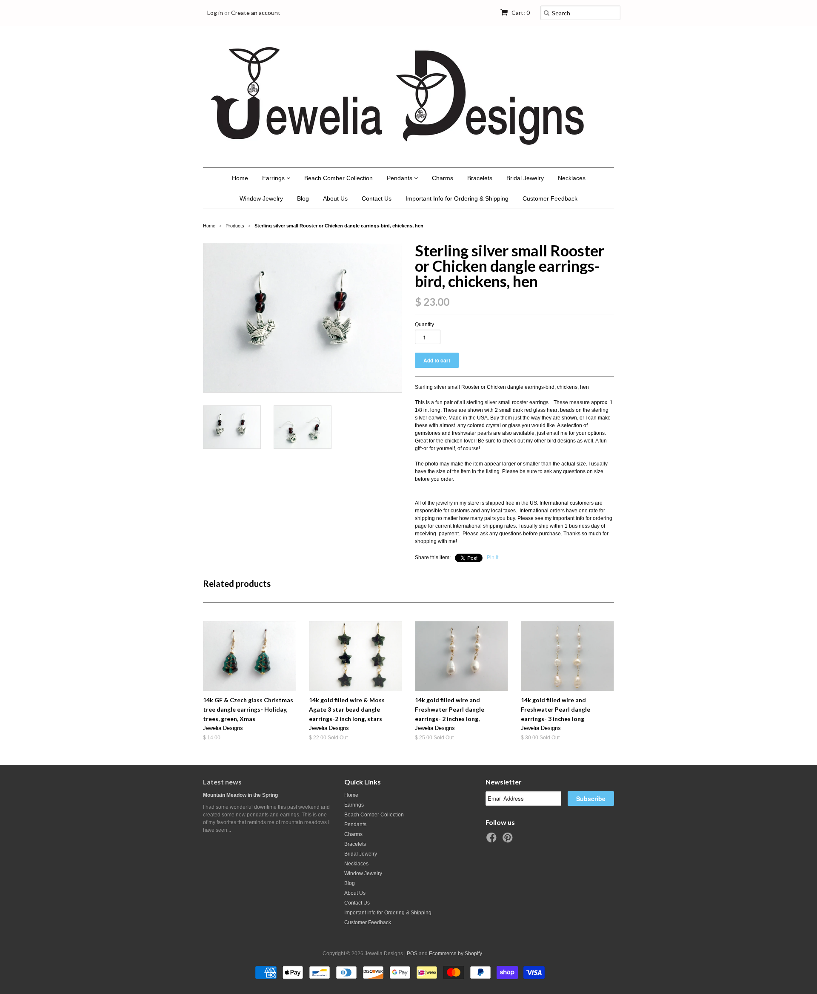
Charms (442, 178)
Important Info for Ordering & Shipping (457, 198)
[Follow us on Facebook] (492, 840)
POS (412, 954)
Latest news (222, 782)
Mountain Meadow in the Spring (240, 795)
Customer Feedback (550, 198)
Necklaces (572, 178)
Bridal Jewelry (525, 178)
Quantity (424, 325)
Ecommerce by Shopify (455, 954)
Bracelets (479, 178)
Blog (303, 198)
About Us (335, 198)
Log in (215, 12)
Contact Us (376, 198)
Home (240, 178)
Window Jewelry (261, 198)
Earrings (274, 178)
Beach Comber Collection (338, 178)
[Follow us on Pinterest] (509, 840)
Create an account (255, 12)
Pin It (492, 557)
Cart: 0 (520, 12)
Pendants (400, 178)
